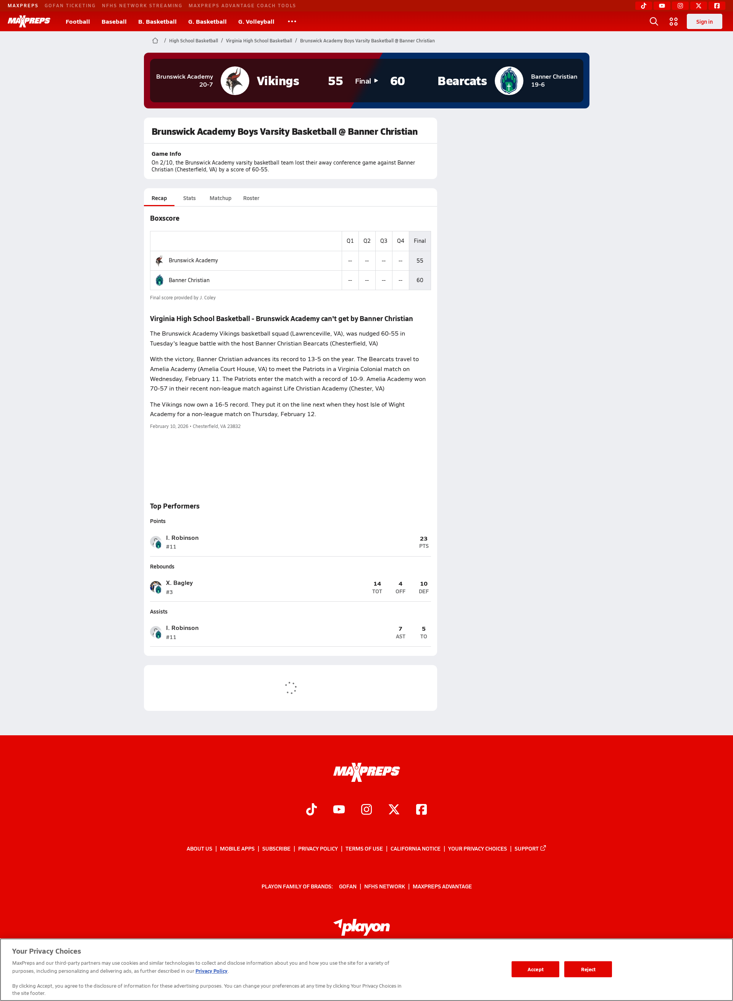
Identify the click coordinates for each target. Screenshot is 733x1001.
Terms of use (364, 848)
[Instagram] (680, 6)
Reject (588, 969)
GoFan (348, 886)
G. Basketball (207, 21)
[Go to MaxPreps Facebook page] (421, 810)
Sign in (704, 21)
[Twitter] (698, 6)
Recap (159, 198)
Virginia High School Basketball (259, 40)
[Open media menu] (674, 21)
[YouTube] (662, 6)
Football (78, 21)
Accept (536, 969)
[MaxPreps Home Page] (155, 40)
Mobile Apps (237, 848)
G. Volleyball (256, 21)
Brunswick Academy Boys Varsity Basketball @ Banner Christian (367, 40)
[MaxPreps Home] (29, 21)
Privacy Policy (318, 848)
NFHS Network (384, 886)
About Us (199, 848)
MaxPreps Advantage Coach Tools (242, 5)
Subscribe (276, 848)
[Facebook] (717, 6)
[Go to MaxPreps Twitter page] (394, 810)
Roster (251, 198)
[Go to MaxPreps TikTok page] (311, 810)
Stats (189, 198)
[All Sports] (292, 21)
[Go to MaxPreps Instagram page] (366, 810)
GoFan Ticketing (70, 5)
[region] (366, 969)
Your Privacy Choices (477, 848)
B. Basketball (157, 21)
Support (527, 848)
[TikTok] (643, 6)
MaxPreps (23, 5)
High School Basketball (193, 40)
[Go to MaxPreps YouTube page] (339, 810)
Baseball (114, 21)
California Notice (416, 848)
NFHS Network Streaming (142, 5)
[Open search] (654, 21)
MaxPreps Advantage (442, 886)
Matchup (220, 198)
